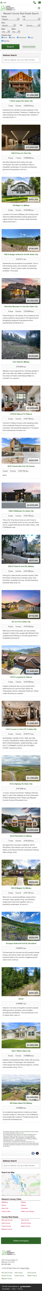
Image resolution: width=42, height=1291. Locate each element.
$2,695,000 (32, 829)
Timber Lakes (6, 1211)
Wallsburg (5, 1202)
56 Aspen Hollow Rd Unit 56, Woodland (21, 943)
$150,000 (33, 248)
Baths (14, 29)
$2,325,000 (32, 408)
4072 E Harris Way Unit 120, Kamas (21, 466)
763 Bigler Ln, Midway (21, 205)
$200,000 (33, 992)
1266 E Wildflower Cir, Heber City (21, 511)
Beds (3, 29)
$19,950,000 (32, 147)
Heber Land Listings (27, 1211)
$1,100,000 (32, 777)
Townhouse (22, 37)
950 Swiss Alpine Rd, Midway (21, 1103)
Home (5, 37)
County (4, 16)
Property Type (6, 35)
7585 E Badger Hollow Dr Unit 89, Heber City (21, 254)
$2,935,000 (32, 505)
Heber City (5, 1208)
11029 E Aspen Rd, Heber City (21, 101)
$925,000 (33, 882)
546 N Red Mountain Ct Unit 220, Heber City (21, 306)
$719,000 (33, 615)
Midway (23, 1202)
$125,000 (33, 355)
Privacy (20, 1289)
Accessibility (6, 1289)
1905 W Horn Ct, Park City (21, 153)
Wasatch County (7, 1229)
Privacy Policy (24, 1268)
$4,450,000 (32, 300)
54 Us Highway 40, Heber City (21, 784)
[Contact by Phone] (34, 2)
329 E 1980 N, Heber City (21, 1051)
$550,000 (33, 460)
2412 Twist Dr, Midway (21, 362)
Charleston (24, 1208)
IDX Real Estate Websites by (11, 1286)
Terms (14, 1289)
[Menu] (39, 8)
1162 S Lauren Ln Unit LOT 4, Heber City (21, 729)
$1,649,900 (32, 671)
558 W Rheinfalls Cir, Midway (21, 836)
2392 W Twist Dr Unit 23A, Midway (21, 566)
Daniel (21, 999)
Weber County (25, 1226)
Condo (12, 37)
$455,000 (33, 199)
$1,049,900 (32, 723)
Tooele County (6, 1226)
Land (31, 37)
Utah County (25, 1220)
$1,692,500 (32, 1044)
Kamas (4, 1205)
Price (3, 23)
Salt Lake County (7, 1220)
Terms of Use (19, 1133)
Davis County (6, 1223)
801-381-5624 (6, 1264)
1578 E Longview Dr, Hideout (21, 677)
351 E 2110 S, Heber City (21, 622)
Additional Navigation (21, 1241)
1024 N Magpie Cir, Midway (21, 888)
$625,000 (33, 560)
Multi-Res (6, 41)
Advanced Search (29, 46)
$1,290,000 (32, 94)
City (24, 16)
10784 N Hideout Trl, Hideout (21, 414)
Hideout (23, 1205)
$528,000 (33, 937)
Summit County (26, 1223)
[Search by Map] (21, 1184)
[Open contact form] (39, 2)
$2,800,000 (32, 1097)
